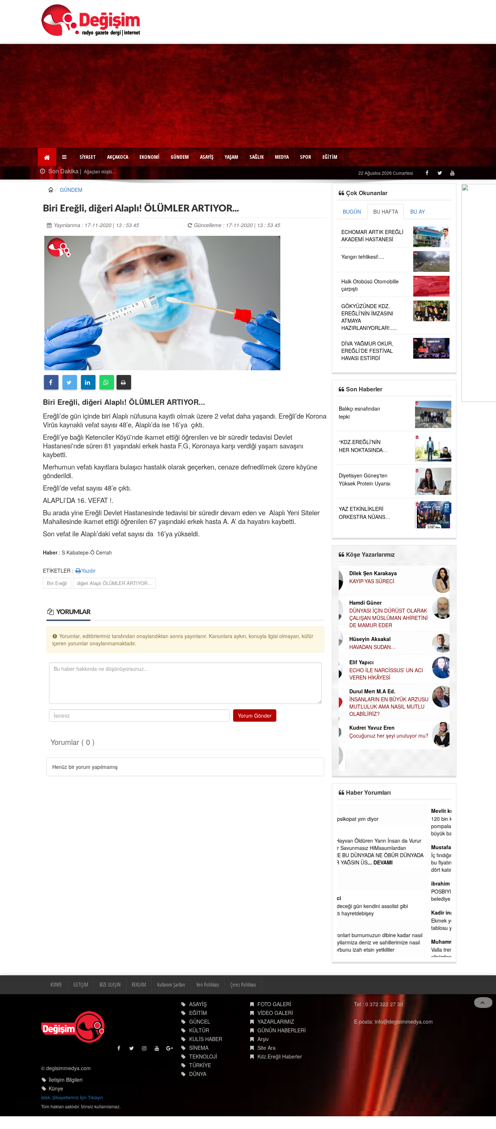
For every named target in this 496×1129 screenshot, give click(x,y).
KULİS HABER (205, 1037)
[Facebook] (426, 172)
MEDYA (282, 156)
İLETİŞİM (80, 983)
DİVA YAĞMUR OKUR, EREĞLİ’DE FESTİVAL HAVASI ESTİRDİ (367, 351)
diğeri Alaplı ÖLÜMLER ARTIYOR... (114, 583)
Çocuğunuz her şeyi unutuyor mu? (382, 735)
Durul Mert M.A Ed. (366, 691)
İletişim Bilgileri (65, 1078)
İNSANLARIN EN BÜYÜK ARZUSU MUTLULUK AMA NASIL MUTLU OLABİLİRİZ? (382, 706)
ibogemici (353, 898)
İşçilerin (350, 884)
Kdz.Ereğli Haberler (279, 1055)
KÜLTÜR (199, 1029)
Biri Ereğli (57, 583)
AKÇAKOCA (117, 156)
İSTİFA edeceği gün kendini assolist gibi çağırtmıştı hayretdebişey (386, 909)
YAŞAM (231, 156)
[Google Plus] (170, 1049)
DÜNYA (197, 1072)
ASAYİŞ (207, 156)
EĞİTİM (329, 156)
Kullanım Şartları (171, 983)
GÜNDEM (180, 156)
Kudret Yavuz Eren (366, 727)
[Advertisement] (248, 95)
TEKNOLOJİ (203, 1055)
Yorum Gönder (255, 715)
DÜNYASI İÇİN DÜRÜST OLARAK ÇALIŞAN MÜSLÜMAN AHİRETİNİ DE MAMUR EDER (382, 618)
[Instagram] (144, 1049)
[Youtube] (452, 172)
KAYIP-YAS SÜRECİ (365, 581)
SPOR (305, 156)
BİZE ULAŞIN (110, 983)
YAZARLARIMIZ (275, 1020)
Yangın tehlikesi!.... (362, 256)
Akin (347, 810)
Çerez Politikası (243, 983)
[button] (65, 157)
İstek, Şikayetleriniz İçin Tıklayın (72, 1096)
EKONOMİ (149, 156)
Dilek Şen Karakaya (367, 573)
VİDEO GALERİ (275, 1011)
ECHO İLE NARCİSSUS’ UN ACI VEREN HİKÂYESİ (380, 673)
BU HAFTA (385, 211)
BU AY (417, 211)
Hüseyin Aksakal (364, 638)
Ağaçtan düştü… (100, 171)
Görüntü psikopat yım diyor (372, 818)
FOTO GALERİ (274, 1003)
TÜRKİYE (200, 1064)
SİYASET (88, 156)
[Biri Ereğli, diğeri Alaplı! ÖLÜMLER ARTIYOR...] (162, 302)
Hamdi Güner (359, 602)
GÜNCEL (199, 1020)
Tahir (347, 927)
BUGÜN (352, 211)
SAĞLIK (256, 156)
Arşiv (263, 1037)
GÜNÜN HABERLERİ (281, 1029)
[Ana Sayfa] (91, 20)
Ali (344, 832)
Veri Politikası (207, 983)
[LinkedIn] (88, 382)
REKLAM (139, 983)
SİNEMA (198, 1046)
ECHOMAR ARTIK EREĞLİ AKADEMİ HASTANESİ (372, 235)
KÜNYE (56, 983)
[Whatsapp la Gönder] (106, 382)
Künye (56, 1087)
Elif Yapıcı (355, 662)
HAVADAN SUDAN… (366, 646)
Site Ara (266, 1046)
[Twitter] (439, 172)
